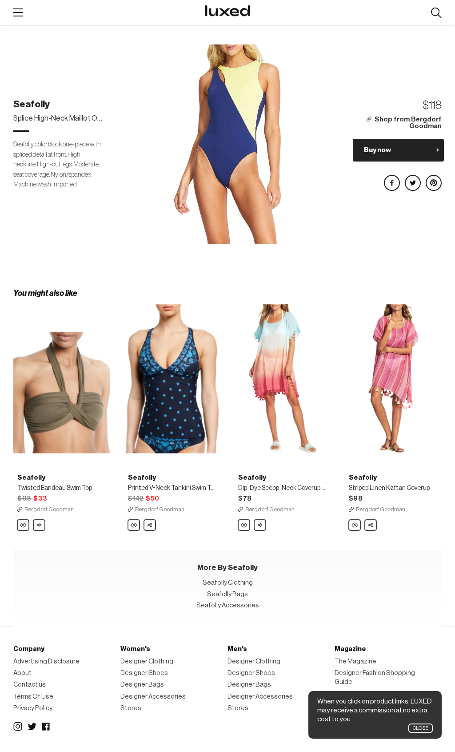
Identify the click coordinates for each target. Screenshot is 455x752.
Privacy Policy (32, 708)
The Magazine (355, 661)
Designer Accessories (153, 696)
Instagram (17, 726)
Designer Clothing (146, 661)
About (22, 673)
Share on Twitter (412, 179)
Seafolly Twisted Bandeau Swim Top (23, 525)
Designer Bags (142, 684)
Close (420, 728)
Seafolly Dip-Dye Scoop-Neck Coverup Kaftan (244, 525)
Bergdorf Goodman (49, 509)
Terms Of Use (33, 696)
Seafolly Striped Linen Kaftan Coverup (355, 525)
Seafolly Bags (227, 594)
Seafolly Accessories (227, 605)
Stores (130, 708)
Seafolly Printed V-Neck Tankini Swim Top (134, 525)
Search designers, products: (436, 13)
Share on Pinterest (433, 179)
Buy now (377, 150)
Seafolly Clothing (228, 582)
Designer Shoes (144, 673)
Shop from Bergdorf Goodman (408, 123)
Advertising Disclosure (46, 661)
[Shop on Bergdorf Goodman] (62, 378)
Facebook (46, 726)
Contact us (29, 684)
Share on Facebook (391, 179)
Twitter (32, 726)
